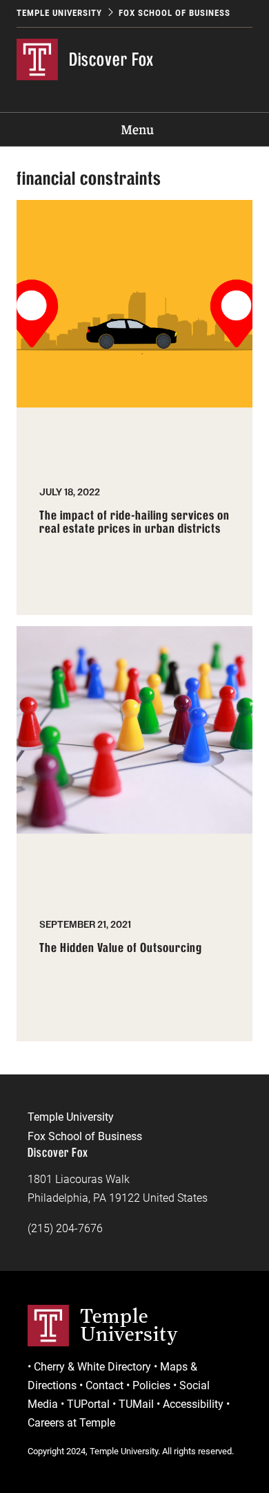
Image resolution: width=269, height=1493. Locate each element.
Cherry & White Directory (92, 1366)
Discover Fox (111, 59)
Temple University (59, 13)
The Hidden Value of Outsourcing (120, 948)
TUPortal (88, 1404)
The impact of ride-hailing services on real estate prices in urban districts (134, 522)
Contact (104, 1385)
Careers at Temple (71, 1422)
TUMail (136, 1404)
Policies (151, 1385)
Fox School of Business (174, 13)
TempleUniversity (129, 1325)
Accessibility (193, 1404)
